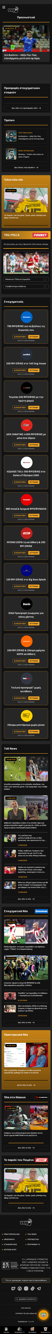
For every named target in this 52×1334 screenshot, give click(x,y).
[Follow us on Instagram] (26, 1288)
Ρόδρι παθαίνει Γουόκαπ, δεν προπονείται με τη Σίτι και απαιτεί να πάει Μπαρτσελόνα (32, 853)
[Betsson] (27, 641)
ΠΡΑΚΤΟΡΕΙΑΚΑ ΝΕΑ (12, 1234)
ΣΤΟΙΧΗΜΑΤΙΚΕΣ (10, 1244)
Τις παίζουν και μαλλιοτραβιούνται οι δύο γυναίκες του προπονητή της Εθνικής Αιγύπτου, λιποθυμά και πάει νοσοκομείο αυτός (32, 840)
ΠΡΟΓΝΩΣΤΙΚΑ (33, 1239)
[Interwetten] (27, 716)
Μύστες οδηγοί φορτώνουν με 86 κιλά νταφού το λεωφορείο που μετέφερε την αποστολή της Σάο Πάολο (33, 886)
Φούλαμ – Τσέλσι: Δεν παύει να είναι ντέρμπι (30, 155)
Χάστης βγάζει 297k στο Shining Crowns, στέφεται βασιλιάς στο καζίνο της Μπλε (32, 1008)
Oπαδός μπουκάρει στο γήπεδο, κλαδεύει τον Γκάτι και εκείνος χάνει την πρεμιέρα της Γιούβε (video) (25, 786)
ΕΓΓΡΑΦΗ (34, 337)
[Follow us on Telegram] (39, 1288)
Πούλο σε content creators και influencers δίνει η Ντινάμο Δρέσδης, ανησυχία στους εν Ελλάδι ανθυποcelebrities (31, 871)
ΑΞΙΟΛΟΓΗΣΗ (20, 337)
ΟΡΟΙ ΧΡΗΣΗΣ (26, 1308)
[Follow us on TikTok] (32, 1288)
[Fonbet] (27, 533)
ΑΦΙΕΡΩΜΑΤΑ (9, 1239)
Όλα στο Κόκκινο (15, 1097)
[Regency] (27, 570)
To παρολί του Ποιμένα (19, 1160)
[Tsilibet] (13, 9)
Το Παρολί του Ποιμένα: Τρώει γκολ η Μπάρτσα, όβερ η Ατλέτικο (25, 216)
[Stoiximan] (27, 317)
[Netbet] (27, 678)
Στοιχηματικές (13, 301)
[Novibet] (27, 354)
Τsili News (10, 748)
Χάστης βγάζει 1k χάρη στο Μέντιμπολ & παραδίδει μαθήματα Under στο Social (22, 1071)
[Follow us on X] (13, 1288)
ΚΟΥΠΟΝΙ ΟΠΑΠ (10, 1250)
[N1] (27, 388)
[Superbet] (27, 500)
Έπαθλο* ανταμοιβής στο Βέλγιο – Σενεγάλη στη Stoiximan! (32, 994)
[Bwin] (27, 604)
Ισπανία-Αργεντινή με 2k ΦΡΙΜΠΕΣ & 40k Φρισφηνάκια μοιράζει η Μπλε (22, 984)
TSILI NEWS (32, 1234)
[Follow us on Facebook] (19, 1288)
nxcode (31, 1321)
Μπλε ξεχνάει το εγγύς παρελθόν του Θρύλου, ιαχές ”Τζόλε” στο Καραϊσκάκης (24, 948)
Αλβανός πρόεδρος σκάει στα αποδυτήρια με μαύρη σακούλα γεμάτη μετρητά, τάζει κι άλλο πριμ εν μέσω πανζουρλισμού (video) (25, 825)
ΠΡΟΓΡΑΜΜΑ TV (33, 1244)
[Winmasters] (27, 462)
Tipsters (9, 120)
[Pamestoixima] (27, 425)
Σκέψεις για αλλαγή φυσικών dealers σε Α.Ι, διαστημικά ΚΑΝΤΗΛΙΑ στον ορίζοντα (23, 1134)
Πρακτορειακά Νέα (16, 1034)
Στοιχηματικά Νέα (16, 911)
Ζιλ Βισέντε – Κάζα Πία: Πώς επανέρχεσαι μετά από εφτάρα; (22, 57)
